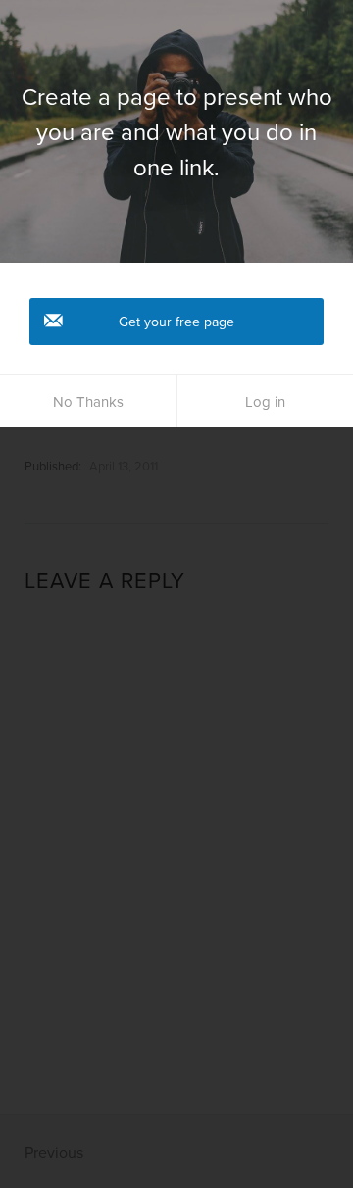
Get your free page (176, 321)
